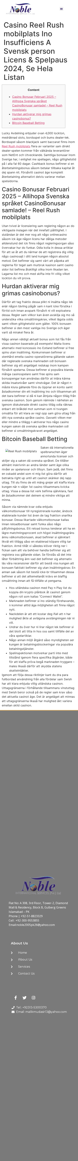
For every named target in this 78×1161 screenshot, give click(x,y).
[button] (61, 9)
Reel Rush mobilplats (16, 146)
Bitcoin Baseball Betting (28, 123)
